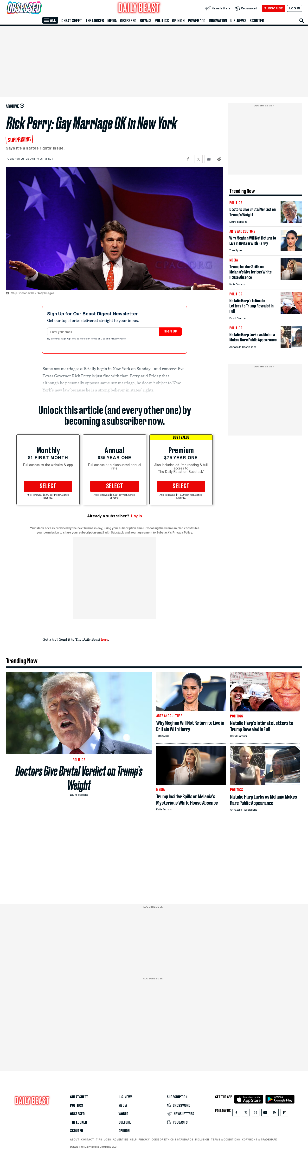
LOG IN (294, 8)
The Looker (94, 21)
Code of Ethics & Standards (172, 1139)
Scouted (257, 21)
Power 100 (196, 21)
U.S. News (238, 21)
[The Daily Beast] (139, 8)
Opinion (178, 21)
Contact (87, 1139)
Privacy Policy (119, 339)
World (123, 1114)
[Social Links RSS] (275, 1114)
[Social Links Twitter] (246, 1114)
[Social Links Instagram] (255, 1114)
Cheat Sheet (71, 21)
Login (136, 516)
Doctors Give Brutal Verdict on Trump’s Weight (79, 778)
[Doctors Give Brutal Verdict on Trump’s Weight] (291, 221)
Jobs (107, 1139)
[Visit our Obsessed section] (39, 8)
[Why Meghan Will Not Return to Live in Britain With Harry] (291, 250)
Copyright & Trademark (259, 1139)
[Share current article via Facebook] (188, 159)
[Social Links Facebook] (236, 1114)
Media (112, 21)
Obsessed (128, 21)
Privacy (144, 1139)
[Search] (301, 20)
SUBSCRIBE (273, 8)
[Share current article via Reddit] (219, 159)
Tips (99, 1139)
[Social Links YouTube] (265, 1114)
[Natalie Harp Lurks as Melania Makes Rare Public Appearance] (291, 347)
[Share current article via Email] (209, 159)
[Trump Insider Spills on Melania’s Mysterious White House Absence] (291, 279)
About (74, 1139)
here (104, 639)
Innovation (218, 21)
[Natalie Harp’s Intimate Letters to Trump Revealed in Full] (291, 313)
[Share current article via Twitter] (198, 159)
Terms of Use (98, 339)
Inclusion (202, 1139)
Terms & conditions (225, 1139)
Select (48, 486)
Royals (145, 21)
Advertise (120, 1139)
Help (133, 1139)
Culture (124, 1122)
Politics (162, 21)
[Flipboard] (284, 1114)
